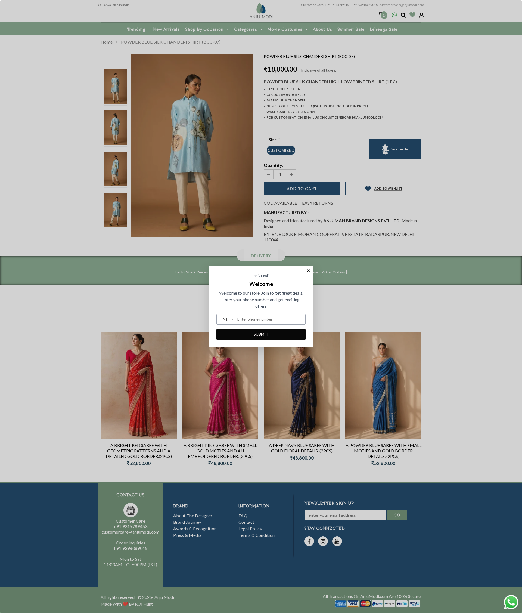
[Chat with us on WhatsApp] (511, 601)
